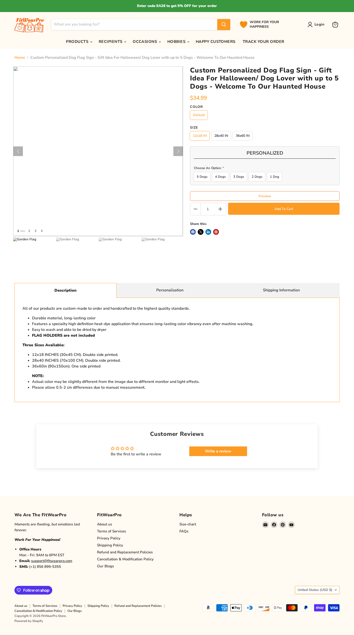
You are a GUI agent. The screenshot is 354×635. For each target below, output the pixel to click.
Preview (265, 196)
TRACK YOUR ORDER (263, 41)
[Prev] (18, 151)
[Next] (178, 151)
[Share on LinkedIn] (208, 232)
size (194, 128)
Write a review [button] (218, 451)
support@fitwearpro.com (51, 560)
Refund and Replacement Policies (125, 552)
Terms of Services (111, 531)
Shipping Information (281, 290)
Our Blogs (105, 566)
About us (104, 524)
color (196, 107)
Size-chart (187, 524)
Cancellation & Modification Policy (125, 559)
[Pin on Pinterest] (216, 232)
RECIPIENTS (111, 41)
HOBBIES (177, 41)
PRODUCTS (77, 41)
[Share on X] (200, 232)
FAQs (183, 531)
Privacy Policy (108, 538)
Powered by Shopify (28, 621)
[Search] (223, 24)
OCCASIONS (145, 41)
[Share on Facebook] (193, 232)
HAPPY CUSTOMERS (216, 41)
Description (65, 290)
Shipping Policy (110, 545)
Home (19, 57)
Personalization (170, 290)
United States (315, 590)
